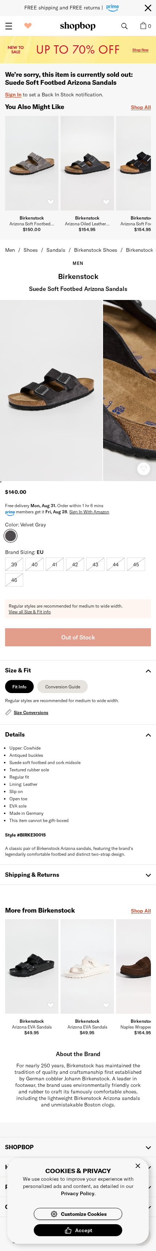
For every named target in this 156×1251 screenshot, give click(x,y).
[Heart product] (143, 468)
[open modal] (51, 390)
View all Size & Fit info (30, 611)
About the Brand (78, 1053)
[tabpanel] (78, 707)
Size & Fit (18, 670)
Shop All (141, 107)
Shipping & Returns (32, 874)
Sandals (55, 250)
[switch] (50, 202)
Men (10, 250)
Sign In (13, 94)
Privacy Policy (77, 1193)
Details (15, 734)
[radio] (14, 564)
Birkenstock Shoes (95, 250)
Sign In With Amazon (89, 511)
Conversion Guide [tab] (63, 688)
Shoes (31, 250)
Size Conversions (31, 712)
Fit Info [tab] (19, 688)
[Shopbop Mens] (77, 26)
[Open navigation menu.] (9, 26)
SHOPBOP (19, 1146)
